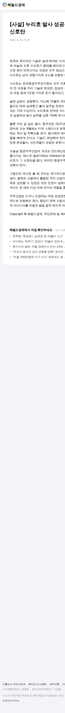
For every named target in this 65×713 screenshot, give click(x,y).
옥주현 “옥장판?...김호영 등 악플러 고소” (38, 236)
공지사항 (54, 684)
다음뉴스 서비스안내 (14, 684)
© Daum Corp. (11, 700)
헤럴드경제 (16, 5)
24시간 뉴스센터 (37, 684)
